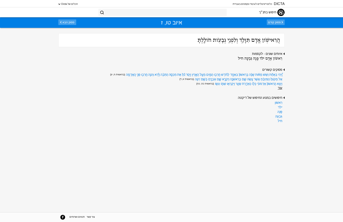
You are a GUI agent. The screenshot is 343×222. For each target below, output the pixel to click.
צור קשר (91, 216)
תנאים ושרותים (77, 216)
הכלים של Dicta (69, 4)
